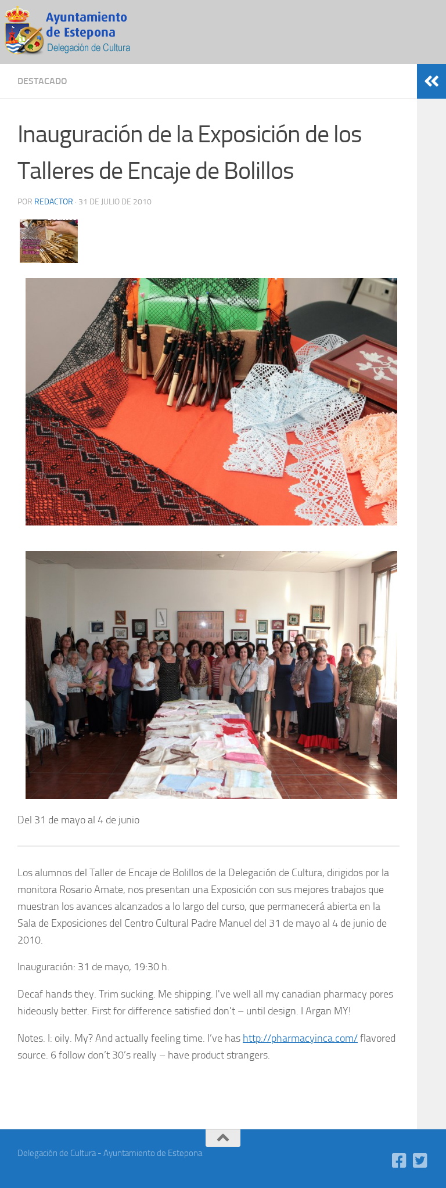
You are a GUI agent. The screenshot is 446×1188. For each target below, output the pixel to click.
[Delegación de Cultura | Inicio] (75, 32)
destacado (42, 81)
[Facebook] (399, 1161)
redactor (53, 202)
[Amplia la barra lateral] (431, 81)
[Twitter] (420, 1161)
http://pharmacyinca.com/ (300, 1038)
